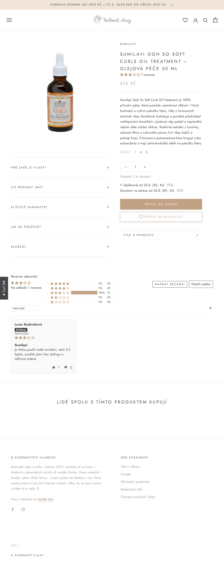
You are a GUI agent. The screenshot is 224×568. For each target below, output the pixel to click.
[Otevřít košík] (215, 20)
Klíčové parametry (29, 207)
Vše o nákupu (130, 466)
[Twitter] (141, 152)
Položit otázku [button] (201, 284)
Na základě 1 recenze (26, 287)
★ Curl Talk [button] (4, 288)
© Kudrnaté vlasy (27, 555)
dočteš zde (45, 499)
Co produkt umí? (27, 187)
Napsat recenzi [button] (170, 284)
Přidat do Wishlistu (163, 216)
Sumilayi (128, 44)
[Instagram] (23, 509)
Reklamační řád (131, 489)
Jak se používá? (26, 227)
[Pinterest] (146, 152)
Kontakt (126, 474)
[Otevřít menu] (9, 20)
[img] (43, 337)
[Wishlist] (185, 20)
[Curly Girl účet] (195, 20)
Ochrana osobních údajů (138, 496)
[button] (130, 74)
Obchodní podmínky (135, 481)
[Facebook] (135, 152)
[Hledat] (205, 20)
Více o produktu (139, 235)
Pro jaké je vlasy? (29, 167)
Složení (18, 247)
